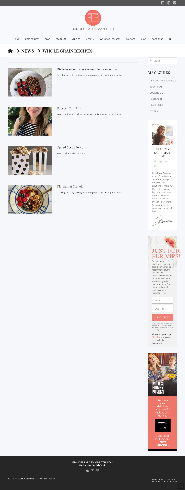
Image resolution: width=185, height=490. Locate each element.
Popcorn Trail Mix (69, 108)
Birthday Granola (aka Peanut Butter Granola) (87, 69)
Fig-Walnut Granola (70, 186)
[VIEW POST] (30, 82)
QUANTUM (173, 481)
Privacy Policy (157, 479)
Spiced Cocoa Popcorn (71, 147)
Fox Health (156, 99)
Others (154, 111)
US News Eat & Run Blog (163, 80)
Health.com (156, 105)
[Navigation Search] (169, 39)
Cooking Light (157, 92)
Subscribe (163, 317)
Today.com (156, 86)
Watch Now (162, 426)
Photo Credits (171, 479)
